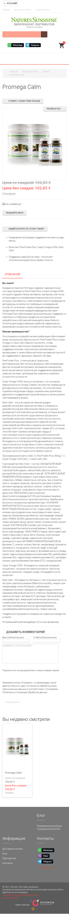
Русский (11, 3)
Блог (5, 853)
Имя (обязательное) (13, 637)
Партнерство (9, 858)
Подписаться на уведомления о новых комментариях (30, 670)
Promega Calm (13, 772)
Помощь (6, 10)
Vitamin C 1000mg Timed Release (24, 101)
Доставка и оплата (23, 10)
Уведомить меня (14, 213)
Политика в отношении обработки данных (20, 895)
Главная (13, 71)
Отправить (12, 700)
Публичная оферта (10, 898)
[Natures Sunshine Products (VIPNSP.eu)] (34, 22)
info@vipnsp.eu (47, 867)
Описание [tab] (12, 274)
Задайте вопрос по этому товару (26, 229)
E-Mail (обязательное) (45, 637)
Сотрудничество (42, 10)
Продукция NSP (30, 71)
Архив (46, 71)
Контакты (7, 863)
